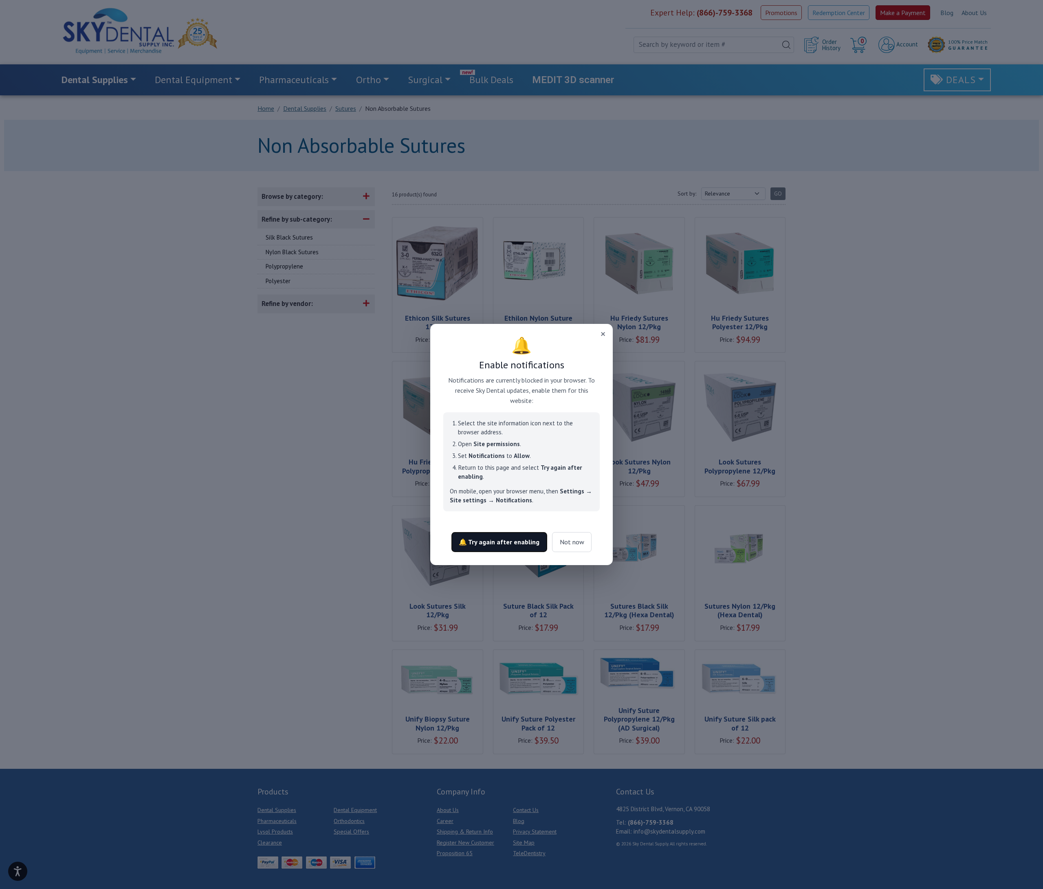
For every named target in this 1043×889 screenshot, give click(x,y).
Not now (572, 542)
